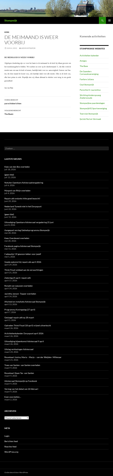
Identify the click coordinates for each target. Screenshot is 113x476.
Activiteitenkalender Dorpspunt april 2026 (23, 333)
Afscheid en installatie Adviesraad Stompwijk (24, 301)
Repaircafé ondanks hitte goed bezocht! (22, 198)
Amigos (83, 61)
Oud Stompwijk (87, 84)
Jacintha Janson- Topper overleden (20, 293)
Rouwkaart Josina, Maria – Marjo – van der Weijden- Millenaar (33, 357)
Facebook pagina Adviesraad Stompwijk (22, 246)
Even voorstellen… (12, 397)
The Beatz (12, 112)
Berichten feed (11, 441)
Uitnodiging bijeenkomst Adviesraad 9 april (24, 341)
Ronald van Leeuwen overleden (18, 286)
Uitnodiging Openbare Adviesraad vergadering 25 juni (29, 222)
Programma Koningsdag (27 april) (19, 309)
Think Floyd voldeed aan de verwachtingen (23, 270)
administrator (28, 48)
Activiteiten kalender (89, 55)
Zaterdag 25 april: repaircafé (17, 278)
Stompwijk (10, 20)
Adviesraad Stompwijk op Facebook (20, 381)
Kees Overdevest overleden (16, 238)
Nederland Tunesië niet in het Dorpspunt (22, 206)
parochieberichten (12, 102)
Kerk (6, 32)
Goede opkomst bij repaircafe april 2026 (22, 262)
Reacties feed (10, 446)
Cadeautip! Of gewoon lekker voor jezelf (22, 254)
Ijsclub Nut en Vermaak (90, 119)
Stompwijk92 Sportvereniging (93, 108)
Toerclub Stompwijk (89, 113)
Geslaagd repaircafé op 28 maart (19, 317)
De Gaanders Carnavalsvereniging (89, 72)
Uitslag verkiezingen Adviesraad (18, 349)
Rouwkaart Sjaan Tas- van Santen (19, 373)
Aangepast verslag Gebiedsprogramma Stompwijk (27, 230)
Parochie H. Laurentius (90, 90)
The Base (84, 66)
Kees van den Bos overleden (17, 166)
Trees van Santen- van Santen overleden (22, 365)
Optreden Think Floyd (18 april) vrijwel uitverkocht (27, 325)
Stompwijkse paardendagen (92, 103)
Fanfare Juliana (87, 79)
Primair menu (109, 20)
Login (6, 436)
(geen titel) (9, 174)
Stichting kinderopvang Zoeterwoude (90, 96)
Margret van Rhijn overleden (17, 190)
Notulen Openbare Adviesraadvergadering (23, 182)
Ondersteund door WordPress (16, 472)
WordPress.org (11, 452)
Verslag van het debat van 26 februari (21, 389)
